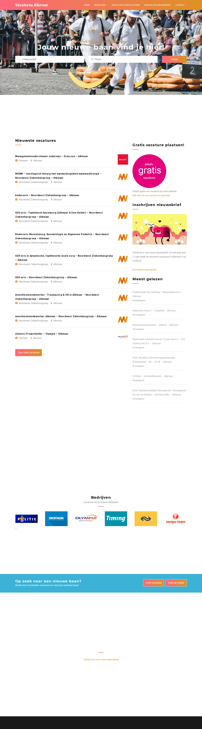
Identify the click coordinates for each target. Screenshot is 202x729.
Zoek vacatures (153, 582)
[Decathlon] (26, 519)
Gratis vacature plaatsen (126, 5)
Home (87, 5)
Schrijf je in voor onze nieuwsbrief (101, 659)
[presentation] (15, 528)
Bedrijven (99, 5)
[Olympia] (56, 519)
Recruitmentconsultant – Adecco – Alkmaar (155, 325)
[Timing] (86, 519)
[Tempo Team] (146, 519)
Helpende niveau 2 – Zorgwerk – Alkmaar (154, 310)
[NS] (116, 519)
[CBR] (175, 518)
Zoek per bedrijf (176, 582)
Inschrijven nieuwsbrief (157, 5)
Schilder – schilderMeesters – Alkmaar (152, 376)
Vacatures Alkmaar (31, 5)
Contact (180, 5)
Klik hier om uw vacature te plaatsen (151, 195)
